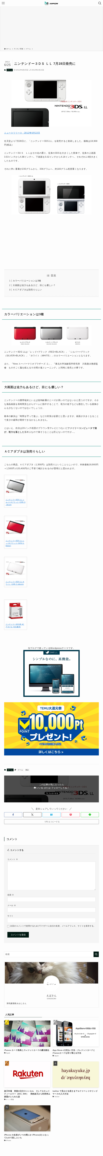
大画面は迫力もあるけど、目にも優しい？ (34, 285)
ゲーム (9, 70)
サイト (10, 916)
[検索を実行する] (96, 954)
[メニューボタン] (3, 3)
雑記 (27, 770)
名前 (10, 895)
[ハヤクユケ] (51, 3)
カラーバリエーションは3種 (27, 281)
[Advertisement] (51, 27)
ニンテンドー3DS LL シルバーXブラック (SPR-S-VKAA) (15, 502)
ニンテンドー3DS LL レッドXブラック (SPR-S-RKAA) (15, 543)
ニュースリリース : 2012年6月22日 (22, 133)
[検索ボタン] (100, 3)
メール (11, 905)
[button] (13, 814)
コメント (12, 859)
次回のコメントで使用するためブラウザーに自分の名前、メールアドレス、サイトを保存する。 (52, 926)
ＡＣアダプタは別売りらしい (27, 290)
